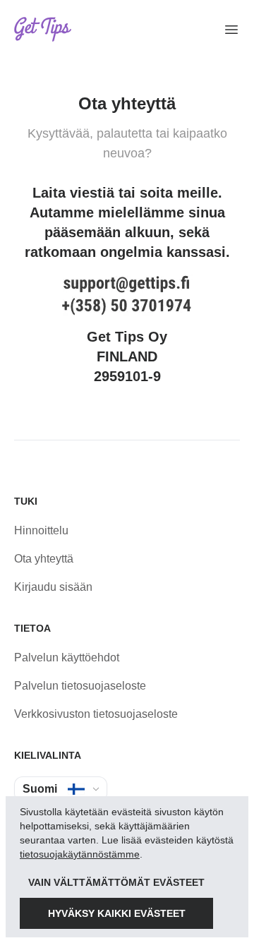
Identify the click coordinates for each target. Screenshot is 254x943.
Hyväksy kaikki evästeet (117, 913)
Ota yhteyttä (43, 559)
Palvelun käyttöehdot (66, 657)
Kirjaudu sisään (53, 587)
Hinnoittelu (41, 530)
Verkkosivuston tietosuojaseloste (96, 714)
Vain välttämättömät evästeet (116, 882)
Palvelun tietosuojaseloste (80, 686)
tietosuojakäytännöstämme (80, 854)
